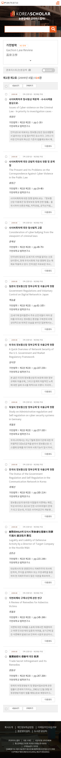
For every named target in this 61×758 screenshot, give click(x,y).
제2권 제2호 (25, 122)
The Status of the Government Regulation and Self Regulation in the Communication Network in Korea (29, 478)
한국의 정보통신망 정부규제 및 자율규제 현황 (31, 469)
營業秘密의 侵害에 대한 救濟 (24, 656)
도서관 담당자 (40, 731)
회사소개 (9, 727)
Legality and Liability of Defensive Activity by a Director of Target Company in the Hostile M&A (31, 544)
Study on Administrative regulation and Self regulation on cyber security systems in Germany (31, 415)
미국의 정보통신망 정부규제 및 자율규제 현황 (31, 344)
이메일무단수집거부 (47, 727)
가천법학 (13, 122)
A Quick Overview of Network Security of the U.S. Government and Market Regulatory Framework (31, 353)
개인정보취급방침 (25, 727)
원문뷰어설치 (23, 731)
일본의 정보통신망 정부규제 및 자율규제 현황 (31, 286)
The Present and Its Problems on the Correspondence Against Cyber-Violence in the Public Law (31, 174)
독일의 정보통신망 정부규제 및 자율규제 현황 (31, 407)
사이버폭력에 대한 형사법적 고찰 (25, 227)
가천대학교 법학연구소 (19, 126)
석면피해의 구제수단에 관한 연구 (25, 598)
